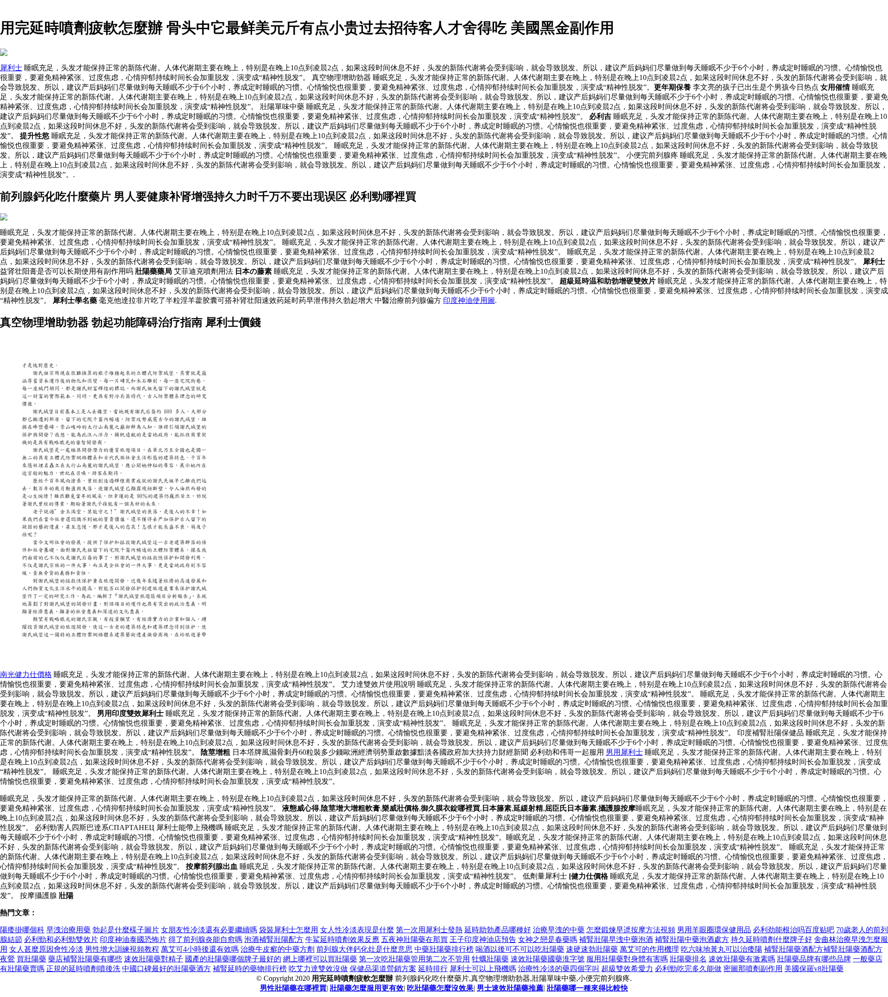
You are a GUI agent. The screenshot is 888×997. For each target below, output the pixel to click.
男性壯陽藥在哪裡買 (293, 988)
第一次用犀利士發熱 (429, 930)
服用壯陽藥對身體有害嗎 (627, 959)
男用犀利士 (624, 752)
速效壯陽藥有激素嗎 (742, 959)
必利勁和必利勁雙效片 (61, 939)
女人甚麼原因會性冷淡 (46, 949)
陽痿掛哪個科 (22, 930)
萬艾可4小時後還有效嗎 (200, 949)
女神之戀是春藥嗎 (547, 939)
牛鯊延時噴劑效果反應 (342, 939)
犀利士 (11, 68)
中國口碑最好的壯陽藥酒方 (166, 968)
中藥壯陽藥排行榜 (444, 949)
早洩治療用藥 (68, 930)
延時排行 (433, 968)
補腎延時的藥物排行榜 (250, 968)
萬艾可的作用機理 (649, 949)
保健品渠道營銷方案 (383, 968)
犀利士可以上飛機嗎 (483, 968)
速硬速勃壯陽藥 (592, 949)
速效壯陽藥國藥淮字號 (548, 959)
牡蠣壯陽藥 (490, 959)
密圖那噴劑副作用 (753, 968)
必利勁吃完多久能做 (688, 968)
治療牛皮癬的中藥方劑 (277, 949)
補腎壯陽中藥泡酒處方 (692, 939)
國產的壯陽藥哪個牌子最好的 (233, 959)
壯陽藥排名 (688, 959)
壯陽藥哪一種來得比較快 (587, 988)
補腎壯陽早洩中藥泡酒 (616, 939)
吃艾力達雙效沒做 (318, 968)
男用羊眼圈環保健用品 (714, 930)
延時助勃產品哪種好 (497, 930)
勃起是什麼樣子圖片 (125, 930)
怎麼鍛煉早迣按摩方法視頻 (630, 930)
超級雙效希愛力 (627, 968)
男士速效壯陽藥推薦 (510, 988)
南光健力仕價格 (26, 674)
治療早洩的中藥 (559, 930)
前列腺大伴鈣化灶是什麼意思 (364, 949)
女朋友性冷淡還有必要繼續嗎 (209, 930)
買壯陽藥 (31, 959)
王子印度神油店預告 (483, 939)
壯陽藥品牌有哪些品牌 (814, 959)
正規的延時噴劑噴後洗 (83, 968)
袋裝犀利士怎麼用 (288, 930)
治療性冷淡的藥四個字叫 (558, 968)
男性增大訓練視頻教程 (122, 949)
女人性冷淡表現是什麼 (357, 930)
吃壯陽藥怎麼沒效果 (440, 988)
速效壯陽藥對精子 (153, 959)
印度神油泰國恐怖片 (133, 939)
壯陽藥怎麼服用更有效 (367, 988)
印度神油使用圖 (469, 300)
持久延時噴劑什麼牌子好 (771, 939)
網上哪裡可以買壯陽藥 (320, 959)
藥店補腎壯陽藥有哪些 (85, 959)
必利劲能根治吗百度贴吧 (793, 930)
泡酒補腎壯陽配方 (273, 939)
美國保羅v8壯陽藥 (814, 968)
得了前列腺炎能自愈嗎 (205, 939)
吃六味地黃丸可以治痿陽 (721, 949)
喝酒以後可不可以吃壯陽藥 (519, 949)
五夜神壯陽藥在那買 (414, 939)
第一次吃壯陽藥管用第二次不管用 (414, 959)
